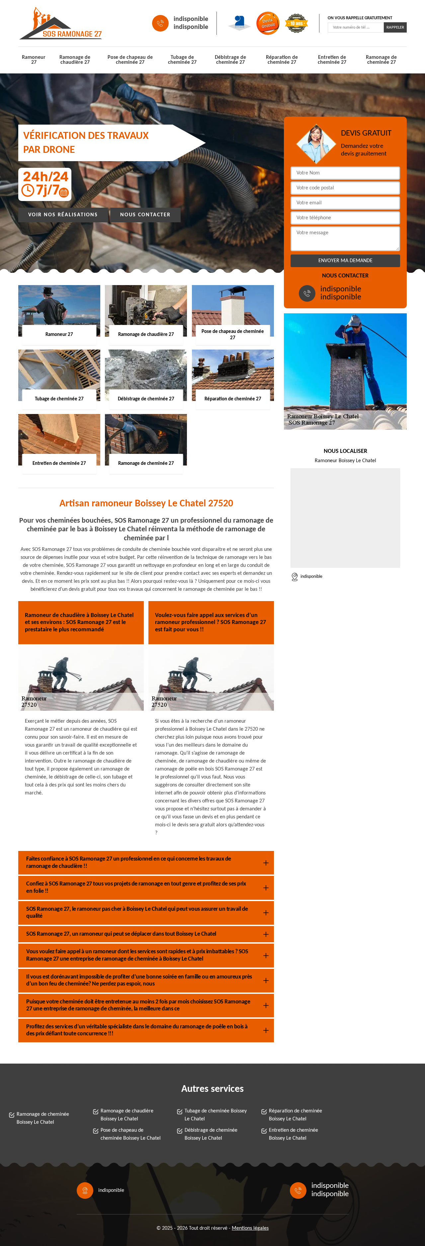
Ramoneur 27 (33, 60)
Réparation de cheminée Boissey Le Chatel (295, 1115)
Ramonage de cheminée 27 (381, 60)
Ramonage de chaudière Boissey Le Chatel (127, 1115)
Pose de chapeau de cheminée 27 (130, 60)
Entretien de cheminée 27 (332, 60)
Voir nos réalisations (63, 215)
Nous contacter (145, 215)
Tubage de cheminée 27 (182, 60)
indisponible (191, 19)
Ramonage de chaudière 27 (74, 60)
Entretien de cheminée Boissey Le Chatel (293, 1134)
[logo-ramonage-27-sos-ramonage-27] (48, 23)
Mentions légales (250, 1228)
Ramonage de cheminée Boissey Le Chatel (43, 1118)
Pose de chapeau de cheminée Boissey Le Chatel (131, 1134)
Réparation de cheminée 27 (282, 60)
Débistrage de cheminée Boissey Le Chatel (211, 1134)
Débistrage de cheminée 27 (230, 60)
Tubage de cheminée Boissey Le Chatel (216, 1115)
